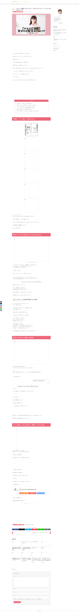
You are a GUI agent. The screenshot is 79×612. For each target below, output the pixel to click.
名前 (15, 588)
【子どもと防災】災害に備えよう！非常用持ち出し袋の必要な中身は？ (59, 33)
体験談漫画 (19, 11)
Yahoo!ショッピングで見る (40, 493)
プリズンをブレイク (56, 35)
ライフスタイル (15, 11)
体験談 (30, 524)
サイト (14, 595)
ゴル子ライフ (15, 1)
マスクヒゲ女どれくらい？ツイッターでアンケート (26, 106)
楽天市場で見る (32, 493)
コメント (15, 576)
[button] (15, 529)
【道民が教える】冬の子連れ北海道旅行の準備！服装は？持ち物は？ (59, 30)
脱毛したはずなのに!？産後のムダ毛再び (24, 109)
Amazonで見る (23, 493)
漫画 (32, 524)
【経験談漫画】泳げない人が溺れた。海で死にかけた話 (59, 40)
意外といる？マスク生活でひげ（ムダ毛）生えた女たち (26, 105)
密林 (54, 37)
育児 (22, 11)
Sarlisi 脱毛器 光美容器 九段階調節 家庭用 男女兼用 (27, 489)
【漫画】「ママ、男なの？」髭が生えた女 (24, 103)
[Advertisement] (31, 43)
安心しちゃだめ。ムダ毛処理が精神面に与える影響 (26, 107)
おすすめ (27, 524)
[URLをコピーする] (47, 529)
